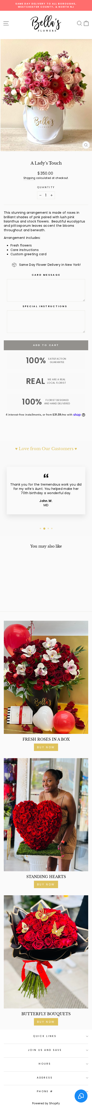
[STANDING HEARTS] (46, 814)
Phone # (45, 1091)
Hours (45, 1063)
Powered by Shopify (46, 1103)
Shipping (29, 178)
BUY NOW (46, 747)
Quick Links (44, 1036)
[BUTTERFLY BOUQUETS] (46, 951)
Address (45, 1077)
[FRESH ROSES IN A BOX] (46, 677)
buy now (46, 1022)
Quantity (46, 187)
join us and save (45, 1050)
